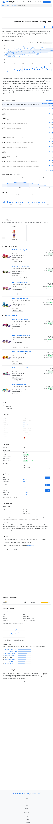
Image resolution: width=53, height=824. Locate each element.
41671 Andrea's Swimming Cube (21, 351)
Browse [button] (19, 2)
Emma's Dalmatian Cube (11, 651)
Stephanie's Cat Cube (10, 653)
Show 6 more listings (48, 170)
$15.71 (51, 354)
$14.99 (51, 370)
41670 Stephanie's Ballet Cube (21, 335)
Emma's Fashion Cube (10, 661)
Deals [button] (24, 2)
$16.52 (51, 386)
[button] (47, 177)
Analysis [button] (30, 2)
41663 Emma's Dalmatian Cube (21, 266)
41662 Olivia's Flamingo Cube (20, 250)
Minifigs (27, 805)
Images (41, 27)
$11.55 (51, 338)
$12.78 (51, 268)
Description (49, 27)
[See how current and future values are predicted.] (49, 468)
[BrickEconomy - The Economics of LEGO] (8, 2)
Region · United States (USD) (22, 793)
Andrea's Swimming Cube (11, 655)
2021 (16, 253)
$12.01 (51, 252)
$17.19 (51, 321)
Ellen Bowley (30, 545)
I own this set (47, 257)
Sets (3, 5)
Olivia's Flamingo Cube (10, 649)
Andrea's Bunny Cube (10, 659)
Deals (26, 808)
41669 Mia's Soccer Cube (19, 384)
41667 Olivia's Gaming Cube (20, 319)
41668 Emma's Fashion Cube (20, 368)
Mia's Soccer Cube (9, 663)
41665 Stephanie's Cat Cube (20, 282)
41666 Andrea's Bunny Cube (20, 298)
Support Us (27, 822)
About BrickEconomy (26, 817)
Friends (7, 5)
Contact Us (26, 819)
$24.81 (51, 284)
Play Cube (13, 5)
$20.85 (51, 301)
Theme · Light (36, 793)
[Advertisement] (27, 12)
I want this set (47, 261)
